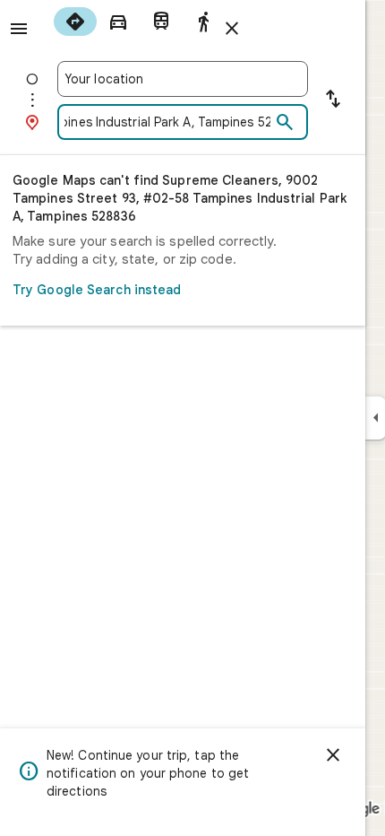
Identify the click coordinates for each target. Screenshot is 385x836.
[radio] (75, 21)
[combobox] (182, 79)
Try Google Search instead (97, 290)
